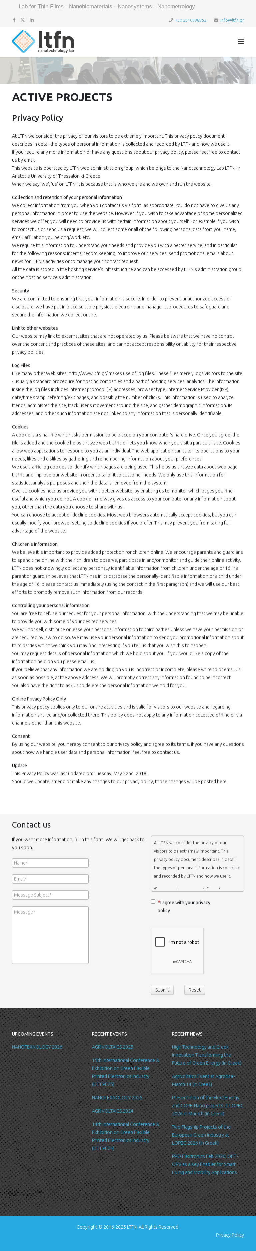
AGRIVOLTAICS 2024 (112, 1111)
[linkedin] (32, 20)
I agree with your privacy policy (184, 906)
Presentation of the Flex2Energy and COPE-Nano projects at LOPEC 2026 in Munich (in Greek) (208, 1105)
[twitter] (22, 20)
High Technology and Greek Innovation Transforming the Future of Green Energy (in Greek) (206, 1055)
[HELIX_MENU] (241, 41)
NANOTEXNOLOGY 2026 (37, 1047)
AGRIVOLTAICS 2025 (112, 1047)
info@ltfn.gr (232, 20)
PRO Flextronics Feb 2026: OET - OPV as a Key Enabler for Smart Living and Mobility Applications (205, 1164)
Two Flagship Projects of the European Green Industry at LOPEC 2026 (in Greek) (201, 1135)
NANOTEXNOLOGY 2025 (117, 1097)
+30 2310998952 (190, 20)
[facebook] (14, 20)
